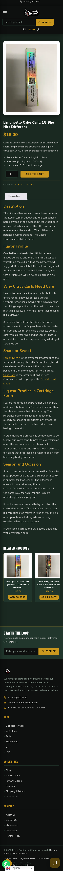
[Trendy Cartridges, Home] (31, 12)
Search (46, 22)
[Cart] (24, 29)
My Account (12, 825)
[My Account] (38, 29)
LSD (8, 752)
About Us (10, 814)
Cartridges (11, 731)
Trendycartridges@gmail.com (23, 702)
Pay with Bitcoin (14, 780)
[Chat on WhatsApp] (6, 864)
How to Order (13, 775)
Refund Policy (13, 835)
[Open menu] (4, 11)
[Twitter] (14, 865)
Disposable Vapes (15, 725)
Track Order (12, 796)
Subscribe (49, 651)
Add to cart (35, 174)
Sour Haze (9, 375)
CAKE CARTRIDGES (24, 184)
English (15, 868)
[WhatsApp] (28, 865)
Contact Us (11, 820)
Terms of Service (19, 853)
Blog (8, 770)
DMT (8, 746)
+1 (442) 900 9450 (32, 1)
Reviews (10, 786)
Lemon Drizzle (11, 358)
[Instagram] (21, 865)
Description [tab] (14, 196)
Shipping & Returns (16, 791)
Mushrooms (12, 741)
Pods (8, 736)
